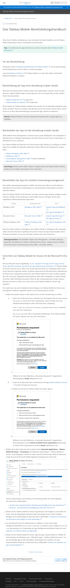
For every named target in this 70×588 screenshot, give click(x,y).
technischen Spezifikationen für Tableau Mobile (32, 67)
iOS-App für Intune (53, 218)
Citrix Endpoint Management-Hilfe (18, 158)
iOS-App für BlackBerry (54, 212)
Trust (15, 581)
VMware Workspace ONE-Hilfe (17, 153)
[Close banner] (68, 7)
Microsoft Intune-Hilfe (14, 161)
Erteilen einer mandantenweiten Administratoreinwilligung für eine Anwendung (37, 505)
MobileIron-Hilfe (12, 156)
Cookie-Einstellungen (31, 581)
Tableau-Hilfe (8, 18)
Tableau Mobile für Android (16, 102)
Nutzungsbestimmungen (20, 578)
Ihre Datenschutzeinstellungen (46, 581)
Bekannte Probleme (16, 73)
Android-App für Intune (54, 216)
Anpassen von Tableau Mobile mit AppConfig (21, 531)
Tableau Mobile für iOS (14, 100)
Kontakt (21, 581)
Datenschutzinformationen (35, 578)
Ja (56, 560)
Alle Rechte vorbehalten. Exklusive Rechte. (32, 584)
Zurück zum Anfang (36, 552)
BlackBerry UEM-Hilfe (33, 207)
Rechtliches (8, 578)
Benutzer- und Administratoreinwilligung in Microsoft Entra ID (32, 508)
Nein (63, 560)
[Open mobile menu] (4, 2)
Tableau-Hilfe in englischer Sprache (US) (48, 7)
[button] (3, 24)
